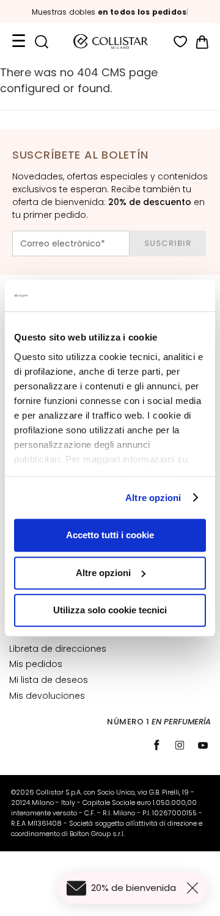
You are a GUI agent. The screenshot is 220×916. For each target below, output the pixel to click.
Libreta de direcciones (57, 649)
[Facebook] (156, 745)
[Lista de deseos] (180, 42)
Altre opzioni (153, 497)
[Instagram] (180, 745)
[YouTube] (203, 745)
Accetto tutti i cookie (110, 535)
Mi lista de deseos (48, 680)
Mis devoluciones (47, 696)
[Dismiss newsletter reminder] (195, 888)
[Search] (41, 42)
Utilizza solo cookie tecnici (110, 610)
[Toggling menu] (18, 41)
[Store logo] (110, 41)
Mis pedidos (35, 664)
